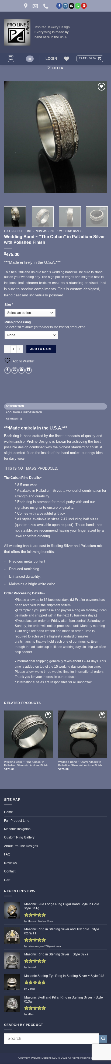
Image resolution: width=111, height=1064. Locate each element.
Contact (9, 871)
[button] (11, 59)
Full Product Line (18, 231)
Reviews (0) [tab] (14, 418)
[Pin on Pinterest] (21, 370)
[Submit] (103, 1039)
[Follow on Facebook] (59, 6)
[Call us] (78, 6)
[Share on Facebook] (7, 370)
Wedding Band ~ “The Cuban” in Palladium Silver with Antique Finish (26, 763)
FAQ (7, 854)
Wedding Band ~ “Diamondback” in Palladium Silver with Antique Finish (80, 763)
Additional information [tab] (24, 412)
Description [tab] (15, 406)
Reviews (10, 863)
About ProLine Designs (21, 846)
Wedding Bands (70, 231)
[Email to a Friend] (14, 370)
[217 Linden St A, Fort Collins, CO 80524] (26, 6)
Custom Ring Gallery (19, 837)
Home (8, 812)
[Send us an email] (71, 6)
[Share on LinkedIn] (28, 370)
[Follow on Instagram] (65, 6)
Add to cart (41, 349)
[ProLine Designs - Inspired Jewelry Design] (17, 32)
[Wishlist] (66, 59)
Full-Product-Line (16, 820)
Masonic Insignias (17, 829)
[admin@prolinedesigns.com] (36, 6)
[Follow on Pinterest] (84, 6)
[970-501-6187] (46, 6)
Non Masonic (45, 231)
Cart (7, 880)
